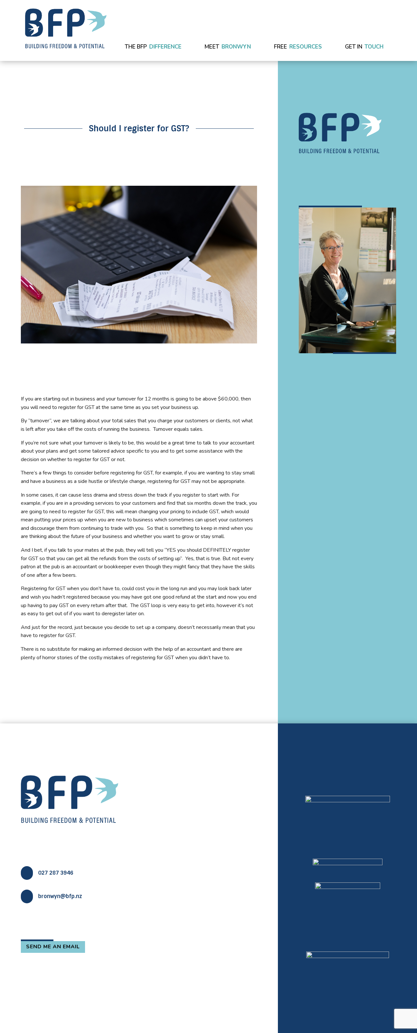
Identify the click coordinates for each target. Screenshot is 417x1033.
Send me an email (53, 946)
